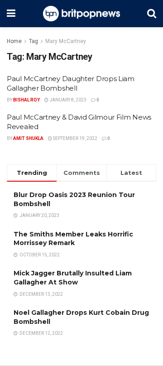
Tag (33, 41)
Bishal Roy (26, 99)
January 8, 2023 (67, 99)
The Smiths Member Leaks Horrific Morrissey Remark (73, 238)
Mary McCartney (65, 41)
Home (14, 41)
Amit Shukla (28, 138)
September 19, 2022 (74, 138)
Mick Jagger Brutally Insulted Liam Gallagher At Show (73, 277)
